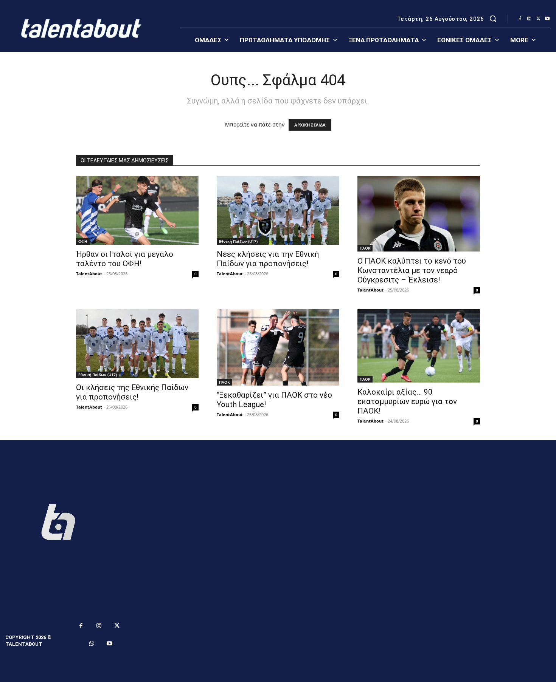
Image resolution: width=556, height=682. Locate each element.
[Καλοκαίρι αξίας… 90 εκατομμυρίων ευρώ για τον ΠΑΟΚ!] (418, 346)
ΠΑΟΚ (365, 248)
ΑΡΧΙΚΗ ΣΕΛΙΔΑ (310, 125)
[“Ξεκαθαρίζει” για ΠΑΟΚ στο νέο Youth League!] (278, 347)
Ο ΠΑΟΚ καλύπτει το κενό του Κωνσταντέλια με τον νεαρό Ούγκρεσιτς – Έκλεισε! (411, 270)
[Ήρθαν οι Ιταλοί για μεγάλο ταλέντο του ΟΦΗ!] (137, 210)
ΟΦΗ (82, 241)
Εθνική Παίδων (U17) (238, 241)
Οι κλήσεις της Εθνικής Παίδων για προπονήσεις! (132, 392)
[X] (538, 18)
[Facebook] (520, 18)
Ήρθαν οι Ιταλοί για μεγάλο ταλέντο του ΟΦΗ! (124, 259)
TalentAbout (89, 273)
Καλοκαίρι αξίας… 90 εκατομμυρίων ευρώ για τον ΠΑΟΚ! (407, 401)
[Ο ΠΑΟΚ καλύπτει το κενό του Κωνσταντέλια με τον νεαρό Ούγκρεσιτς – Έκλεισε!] (418, 214)
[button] (493, 18)
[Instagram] (529, 18)
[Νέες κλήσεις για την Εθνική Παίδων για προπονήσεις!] (278, 210)
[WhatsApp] (92, 644)
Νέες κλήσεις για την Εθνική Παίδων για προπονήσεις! (268, 259)
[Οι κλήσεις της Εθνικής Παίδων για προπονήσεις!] (137, 343)
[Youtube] (547, 18)
